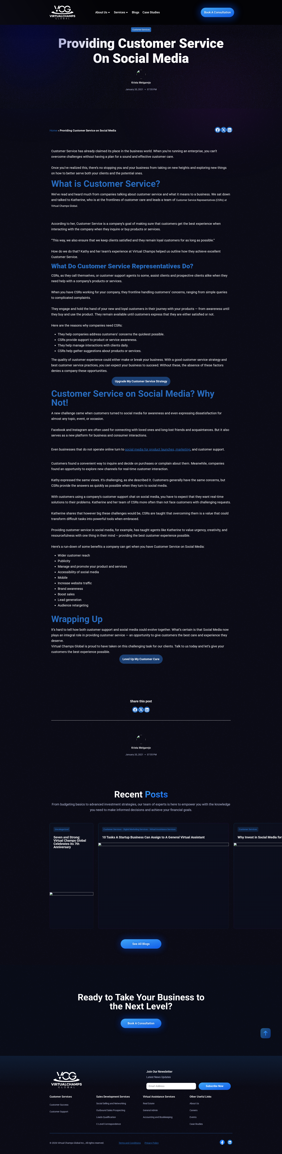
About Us (101, 12)
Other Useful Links (200, 1096)
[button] (218, 130)
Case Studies (151, 12)
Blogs (135, 12)
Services (119, 12)
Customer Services (61, 1096)
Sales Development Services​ (113, 1096)
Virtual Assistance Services (159, 1096)
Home (53, 130)
